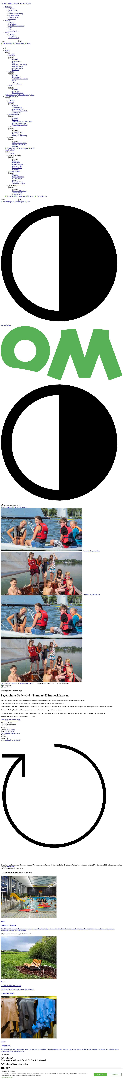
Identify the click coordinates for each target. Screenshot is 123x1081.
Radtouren (31, 196)
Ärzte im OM (16, 112)
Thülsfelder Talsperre (18, 183)
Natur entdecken (17, 168)
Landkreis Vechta (13, 15)
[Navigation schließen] (1, 45)
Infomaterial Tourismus (19, 191)
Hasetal (14, 180)
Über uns (7, 20)
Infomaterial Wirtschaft (19, 123)
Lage (10, 12)
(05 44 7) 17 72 (10, 731)
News (10, 27)
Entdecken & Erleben (26, 683)
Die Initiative (12, 36)
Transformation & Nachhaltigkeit (22, 121)
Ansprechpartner (13, 31)
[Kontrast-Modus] (61, 502)
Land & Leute (12, 10)
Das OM (3, 3)
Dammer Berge (17, 178)
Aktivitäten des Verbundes (16, 26)
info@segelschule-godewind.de (10, 733)
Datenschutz (10, 867)
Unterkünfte (16, 162)
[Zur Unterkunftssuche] (19, 507)
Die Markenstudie (13, 38)
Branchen (15, 120)
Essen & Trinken (17, 166)
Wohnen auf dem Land (19, 144)
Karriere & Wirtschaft (13, 3)
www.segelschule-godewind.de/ (10, 740)
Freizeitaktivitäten (17, 164)
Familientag (12, 19)
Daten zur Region (13, 17)
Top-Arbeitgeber (17, 107)
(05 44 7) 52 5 (10, 729)
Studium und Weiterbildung (20, 111)
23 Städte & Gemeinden (19, 143)
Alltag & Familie (17, 132)
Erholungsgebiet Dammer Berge (10, 719)
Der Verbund (12, 24)
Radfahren (15, 161)
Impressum (4, 1077)
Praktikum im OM (17, 109)
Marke (7, 32)
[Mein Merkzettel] (6, 507)
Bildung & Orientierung (19, 135)
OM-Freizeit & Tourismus (9, 683)
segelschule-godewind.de (92, 551)
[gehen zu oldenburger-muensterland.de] (5, 48)
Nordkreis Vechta (17, 182)
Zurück (7, 52)
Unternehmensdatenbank (19, 125)
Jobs (9, 29)
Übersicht (11, 8)
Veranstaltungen (7, 43)
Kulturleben (16, 169)
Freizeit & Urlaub (25, 3)
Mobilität (15, 146)
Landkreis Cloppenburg (15, 13)
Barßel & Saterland (18, 177)
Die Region (8, 7)
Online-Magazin (23, 148)
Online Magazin (19, 43)
